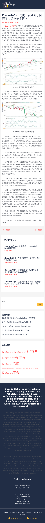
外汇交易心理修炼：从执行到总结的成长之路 (17, 322)
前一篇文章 (5, 230)
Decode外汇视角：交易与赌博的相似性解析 (16, 326)
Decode (7, 352)
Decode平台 (10, 372)
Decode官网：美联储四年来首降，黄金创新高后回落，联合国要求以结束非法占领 (22, 282)
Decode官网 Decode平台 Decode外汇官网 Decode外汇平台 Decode (20, 368)
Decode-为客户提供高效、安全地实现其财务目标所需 (21, 247)
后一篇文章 (39, 230)
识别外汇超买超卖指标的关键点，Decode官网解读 (18, 318)
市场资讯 (6, 22)
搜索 (3, 301)
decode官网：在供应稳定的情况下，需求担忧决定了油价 (22, 259)
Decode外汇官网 (10, 26)
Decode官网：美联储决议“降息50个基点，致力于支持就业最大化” (21, 271)
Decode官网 (10, 364)
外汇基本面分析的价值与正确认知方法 (14, 334)
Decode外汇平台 (13, 358)
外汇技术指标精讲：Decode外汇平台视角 (15, 330)
